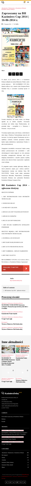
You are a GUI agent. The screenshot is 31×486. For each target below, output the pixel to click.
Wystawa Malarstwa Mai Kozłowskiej (12, 324)
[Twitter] (13, 74)
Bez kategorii (4, 322)
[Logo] (3, 2)
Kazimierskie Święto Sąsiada (9, 313)
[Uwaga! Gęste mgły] (8, 373)
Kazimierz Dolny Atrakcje (8, 9)
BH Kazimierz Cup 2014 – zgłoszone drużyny (15, 290)
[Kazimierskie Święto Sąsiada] (22, 349)
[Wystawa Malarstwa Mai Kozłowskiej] (22, 373)
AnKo (17, 24)
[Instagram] (10, 482)
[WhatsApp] (21, 74)
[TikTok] (13, 482)
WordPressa (25, 474)
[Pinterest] (17, 74)
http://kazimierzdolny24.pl (16, 280)
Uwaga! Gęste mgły (7, 319)
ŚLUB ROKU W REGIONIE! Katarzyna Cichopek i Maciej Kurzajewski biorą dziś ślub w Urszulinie (15, 306)
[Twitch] (17, 482)
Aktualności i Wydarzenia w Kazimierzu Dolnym (14, 8)
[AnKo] (5, 279)
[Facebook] (10, 74)
